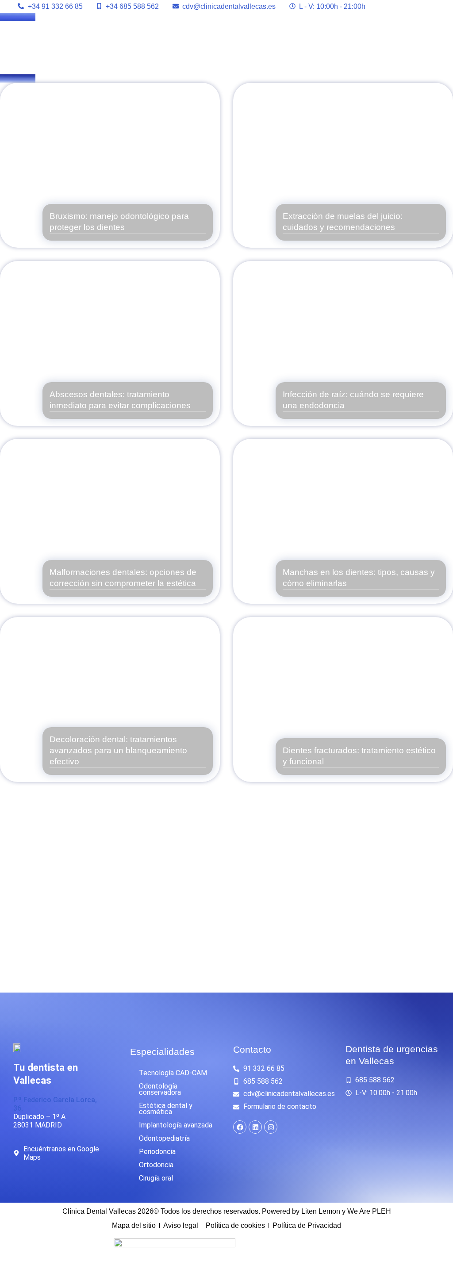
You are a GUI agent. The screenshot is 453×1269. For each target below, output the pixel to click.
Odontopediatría (164, 1138)
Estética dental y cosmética (165, 1108)
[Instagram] (270, 1127)
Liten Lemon (320, 1211)
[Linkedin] (255, 1127)
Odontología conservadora (160, 1089)
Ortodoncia (156, 1165)
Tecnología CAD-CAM (173, 1073)
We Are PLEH (369, 1211)
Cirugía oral (156, 1178)
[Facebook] (239, 1127)
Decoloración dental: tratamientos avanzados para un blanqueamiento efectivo (118, 750)
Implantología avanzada (175, 1125)
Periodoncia (157, 1151)
